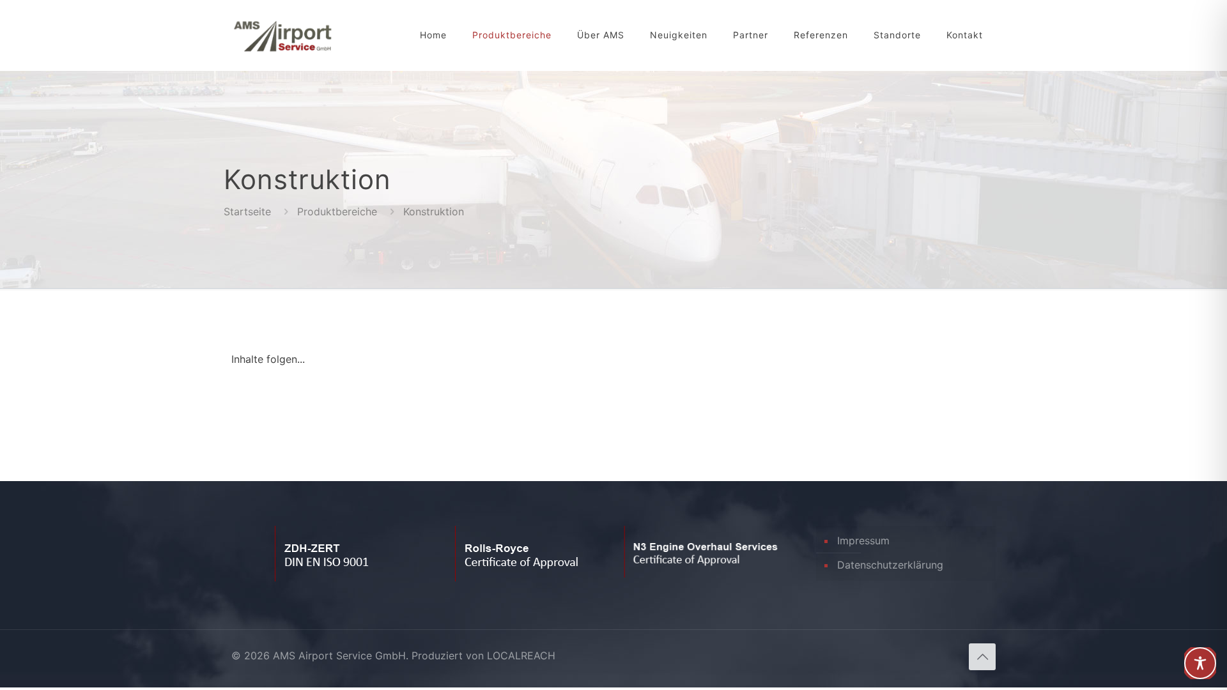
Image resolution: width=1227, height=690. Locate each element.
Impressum (863, 540)
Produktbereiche (337, 211)
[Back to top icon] (982, 656)
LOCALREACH (521, 655)
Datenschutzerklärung (890, 564)
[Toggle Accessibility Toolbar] (1200, 663)
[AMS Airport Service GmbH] (282, 35)
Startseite (247, 211)
